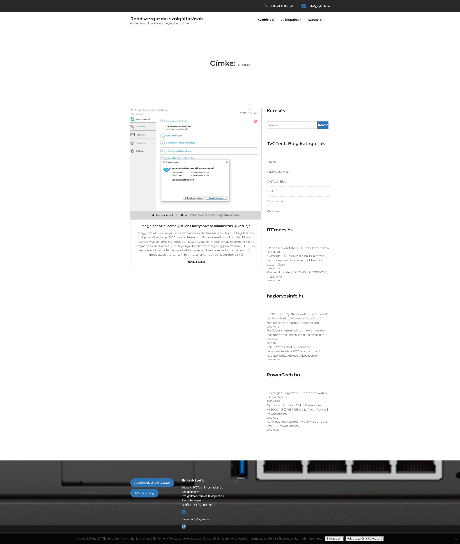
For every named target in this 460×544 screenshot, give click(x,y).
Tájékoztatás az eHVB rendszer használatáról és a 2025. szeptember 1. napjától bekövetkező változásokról (294, 351)
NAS (270, 191)
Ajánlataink (290, 19)
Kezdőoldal (265, 19)
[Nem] (455, 539)
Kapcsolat (315, 19)
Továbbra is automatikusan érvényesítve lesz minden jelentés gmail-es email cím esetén (296, 335)
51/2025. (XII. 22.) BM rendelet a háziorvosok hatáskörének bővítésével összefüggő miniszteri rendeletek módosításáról (297, 318)
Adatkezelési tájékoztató (152, 482)
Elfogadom (334, 538)
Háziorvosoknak (278, 171)
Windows (273, 211)
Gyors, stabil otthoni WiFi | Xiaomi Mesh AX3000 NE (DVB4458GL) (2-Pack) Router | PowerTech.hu (297, 410)
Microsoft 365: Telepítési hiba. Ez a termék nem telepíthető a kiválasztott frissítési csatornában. (296, 260)
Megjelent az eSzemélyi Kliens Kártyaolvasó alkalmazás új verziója (195, 226)
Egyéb (271, 161)
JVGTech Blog (277, 181)
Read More (196, 261)
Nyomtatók (275, 201)
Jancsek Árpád (164, 215)
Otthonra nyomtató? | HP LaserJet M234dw (298, 248)
